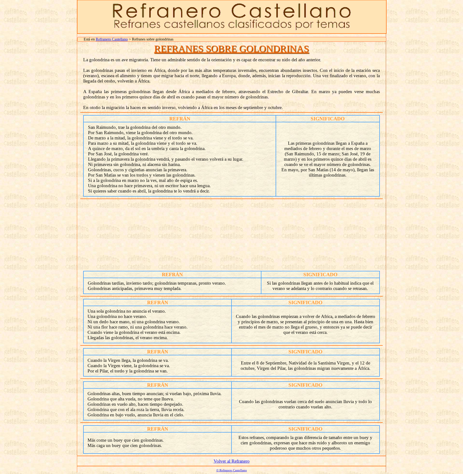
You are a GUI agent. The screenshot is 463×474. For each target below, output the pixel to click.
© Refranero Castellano (231, 470)
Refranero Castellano (112, 39)
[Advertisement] (231, 235)
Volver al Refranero (232, 461)
